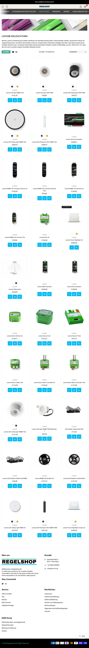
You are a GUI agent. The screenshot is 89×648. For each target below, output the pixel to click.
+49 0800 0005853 (53, 565)
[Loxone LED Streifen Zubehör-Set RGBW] (15, 459)
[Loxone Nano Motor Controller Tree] (74, 364)
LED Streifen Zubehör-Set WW (74, 429)
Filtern (6, 52)
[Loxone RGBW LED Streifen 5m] (44, 459)
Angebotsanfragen (8, 605)
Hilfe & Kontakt (7, 594)
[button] (85, 6)
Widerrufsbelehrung (50, 599)
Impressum (48, 594)
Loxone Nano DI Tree (74, 336)
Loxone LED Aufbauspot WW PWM (74, 93)
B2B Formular (6, 602)
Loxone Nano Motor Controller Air (44, 382)
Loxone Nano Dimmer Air (15, 336)
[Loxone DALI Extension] (74, 268)
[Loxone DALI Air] (44, 218)
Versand (47, 611)
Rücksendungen (49, 605)
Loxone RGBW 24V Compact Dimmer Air (14, 188)
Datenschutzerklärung (51, 597)
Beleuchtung (44, 11)
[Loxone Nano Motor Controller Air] (44, 364)
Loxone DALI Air (44, 237)
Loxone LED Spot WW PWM (44, 93)
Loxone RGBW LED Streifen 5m (44, 478)
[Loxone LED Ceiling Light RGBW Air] (15, 506)
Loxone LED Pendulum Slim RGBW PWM (44, 528)
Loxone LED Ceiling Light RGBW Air (15, 528)
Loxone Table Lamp (15, 289)
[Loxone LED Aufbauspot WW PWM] (74, 71)
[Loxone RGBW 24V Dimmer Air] (74, 170)
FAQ (3, 597)
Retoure (4, 599)
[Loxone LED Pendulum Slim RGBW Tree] (44, 120)
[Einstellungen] (81, 6)
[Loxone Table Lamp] (15, 268)
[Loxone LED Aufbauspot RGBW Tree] (15, 410)
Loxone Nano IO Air (44, 336)
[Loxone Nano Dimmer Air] (15, 317)
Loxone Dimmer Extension (74, 139)
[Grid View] (13, 52)
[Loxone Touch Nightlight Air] (74, 218)
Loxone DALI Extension (74, 286)
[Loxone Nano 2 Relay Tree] (15, 364)
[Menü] (3, 6)
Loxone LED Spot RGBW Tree (15, 93)
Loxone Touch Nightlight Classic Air (74, 528)
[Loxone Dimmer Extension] (74, 120)
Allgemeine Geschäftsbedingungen (56, 608)
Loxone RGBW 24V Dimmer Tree (15, 237)
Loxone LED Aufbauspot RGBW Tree (15, 432)
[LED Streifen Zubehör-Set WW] (74, 410)
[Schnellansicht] (19, 100)
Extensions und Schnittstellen (24, 11)
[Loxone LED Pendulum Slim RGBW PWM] (44, 506)
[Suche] (7, 6)
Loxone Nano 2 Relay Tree (15, 382)
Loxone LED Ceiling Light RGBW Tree (14, 142)
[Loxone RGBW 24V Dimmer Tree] (15, 218)
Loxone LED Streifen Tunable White (74, 478)
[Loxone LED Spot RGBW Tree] (15, 71)
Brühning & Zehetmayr (9, 628)
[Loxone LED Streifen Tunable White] (74, 459)
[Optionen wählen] (15, 100)
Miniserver (5, 11)
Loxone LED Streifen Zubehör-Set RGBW (15, 478)
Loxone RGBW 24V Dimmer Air (74, 188)
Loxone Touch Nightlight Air (74, 240)
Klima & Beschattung (80, 11)
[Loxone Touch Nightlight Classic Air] (74, 506)
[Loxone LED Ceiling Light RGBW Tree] (15, 120)
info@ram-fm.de (52, 568)
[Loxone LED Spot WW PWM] (44, 71)
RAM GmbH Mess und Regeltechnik (13, 622)
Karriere (4, 631)
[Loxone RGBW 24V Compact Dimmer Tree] (44, 170)
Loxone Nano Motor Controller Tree (74, 382)
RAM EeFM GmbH (7, 625)
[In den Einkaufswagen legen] (74, 147)
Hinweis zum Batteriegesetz (53, 602)
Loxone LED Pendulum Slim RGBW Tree (44, 142)
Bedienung (56, 11)
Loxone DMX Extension (44, 286)
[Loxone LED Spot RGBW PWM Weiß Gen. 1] (44, 410)
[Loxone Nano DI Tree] (74, 317)
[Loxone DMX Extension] (44, 268)
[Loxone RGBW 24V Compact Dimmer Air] (15, 170)
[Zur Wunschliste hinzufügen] (10, 100)
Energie (66, 11)
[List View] (16, 52)
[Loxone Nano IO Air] (44, 317)
